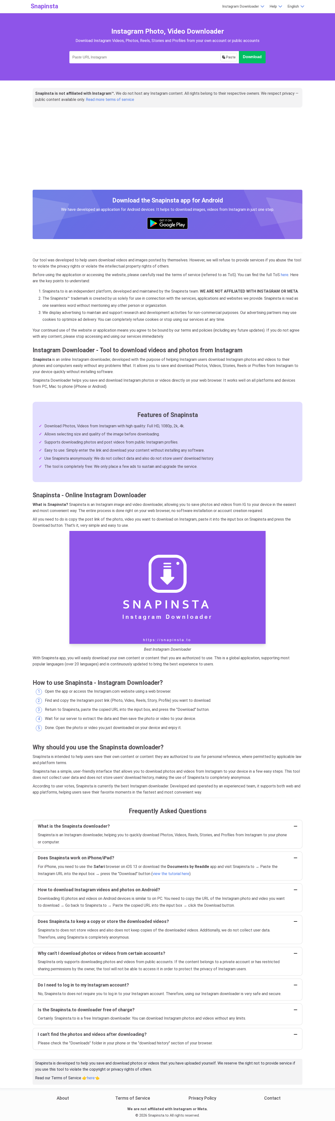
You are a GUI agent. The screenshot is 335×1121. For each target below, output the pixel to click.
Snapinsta (44, 6)
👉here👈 (91, 1078)
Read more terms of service (110, 99)
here (284, 274)
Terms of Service (132, 1098)
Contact (272, 1098)
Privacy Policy (202, 1098)
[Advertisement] (167, 154)
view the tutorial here (171, 873)
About (63, 1098)
